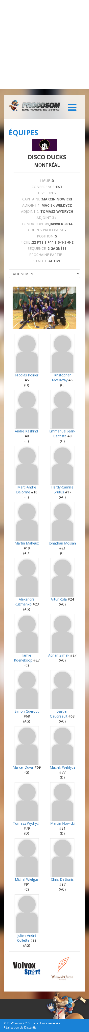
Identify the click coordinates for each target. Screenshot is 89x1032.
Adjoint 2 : (30, 211)
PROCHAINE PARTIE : (46, 254)
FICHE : (26, 242)
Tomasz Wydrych (27, 823)
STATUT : (40, 260)
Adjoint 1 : (32, 205)
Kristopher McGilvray (61, 377)
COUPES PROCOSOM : (46, 230)
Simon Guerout (27, 711)
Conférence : (44, 186)
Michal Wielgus (27, 879)
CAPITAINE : (32, 199)
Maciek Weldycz (62, 767)
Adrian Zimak (58, 655)
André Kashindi (27, 431)
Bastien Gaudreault (59, 714)
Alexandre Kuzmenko (25, 601)
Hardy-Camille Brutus (62, 489)
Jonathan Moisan (62, 543)
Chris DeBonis (62, 879)
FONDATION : (33, 223)
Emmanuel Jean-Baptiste (62, 433)
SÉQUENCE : (37, 248)
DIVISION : (46, 193)
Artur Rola (59, 599)
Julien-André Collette (26, 938)
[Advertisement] (44, 44)
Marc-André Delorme (26, 489)
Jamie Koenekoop (23, 657)
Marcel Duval (23, 767)
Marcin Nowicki (62, 823)
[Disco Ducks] (44, 145)
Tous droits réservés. (46, 1023)
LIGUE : (46, 180)
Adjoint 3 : (46, 217)
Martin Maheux (27, 543)
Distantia (30, 1027)
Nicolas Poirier (26, 375)
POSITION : (46, 236)
